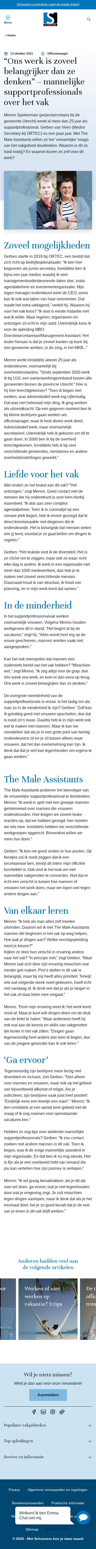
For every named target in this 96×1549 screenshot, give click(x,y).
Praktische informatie (67, 1503)
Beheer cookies (58, 1529)
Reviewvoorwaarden (28, 1503)
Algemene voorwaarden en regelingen (57, 1490)
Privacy (14, 1490)
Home (11, 35)
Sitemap (32, 1529)
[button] (83, 1517)
